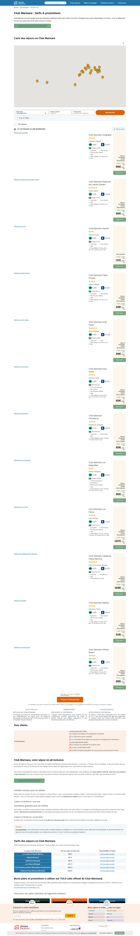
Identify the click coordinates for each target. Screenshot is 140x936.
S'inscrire (70, 915)
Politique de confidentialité (57, 919)
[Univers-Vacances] (25, 3)
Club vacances (75, 3)
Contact (43, 931)
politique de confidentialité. (88, 933)
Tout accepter (119, 933)
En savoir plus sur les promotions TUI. (27, 887)
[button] (79, 75)
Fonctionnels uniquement (106, 933)
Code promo (122, 3)
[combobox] (31, 113)
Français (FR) (104, 926)
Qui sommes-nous (47, 928)
